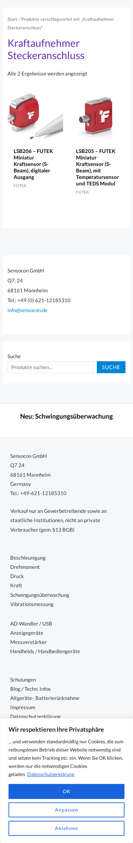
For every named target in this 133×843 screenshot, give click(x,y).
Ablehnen (66, 828)
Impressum (22, 707)
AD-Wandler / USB (31, 624)
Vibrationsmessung (32, 604)
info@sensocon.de (27, 310)
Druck (17, 576)
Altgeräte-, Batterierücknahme (44, 698)
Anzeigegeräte (26, 633)
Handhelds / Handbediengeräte (45, 651)
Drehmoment (25, 567)
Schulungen (23, 680)
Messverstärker (28, 642)
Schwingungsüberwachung (74, 416)
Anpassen (66, 810)
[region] (66, 780)
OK (67, 791)
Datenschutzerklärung (50, 774)
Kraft (16, 585)
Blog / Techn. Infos (30, 689)
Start (12, 19)
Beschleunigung (28, 558)
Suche (14, 356)
